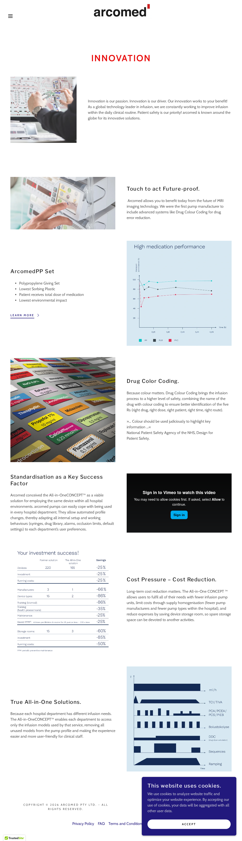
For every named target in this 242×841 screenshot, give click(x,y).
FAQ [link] (101, 823)
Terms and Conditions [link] (126, 823)
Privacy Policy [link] (83, 823)
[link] (121, 15)
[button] (12, 16)
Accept (189, 824)
